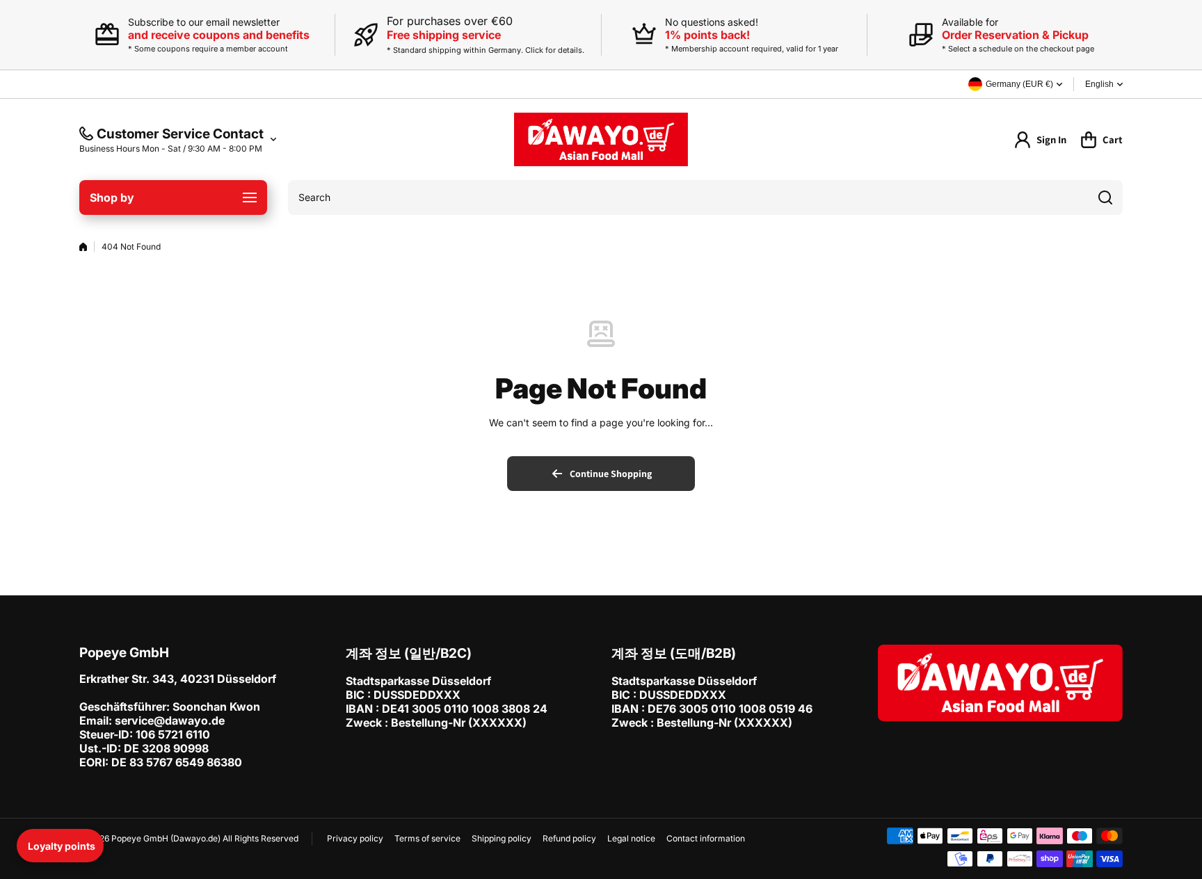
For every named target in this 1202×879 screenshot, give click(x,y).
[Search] (1105, 197)
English (1099, 84)
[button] (60, 845)
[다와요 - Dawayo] (601, 139)
